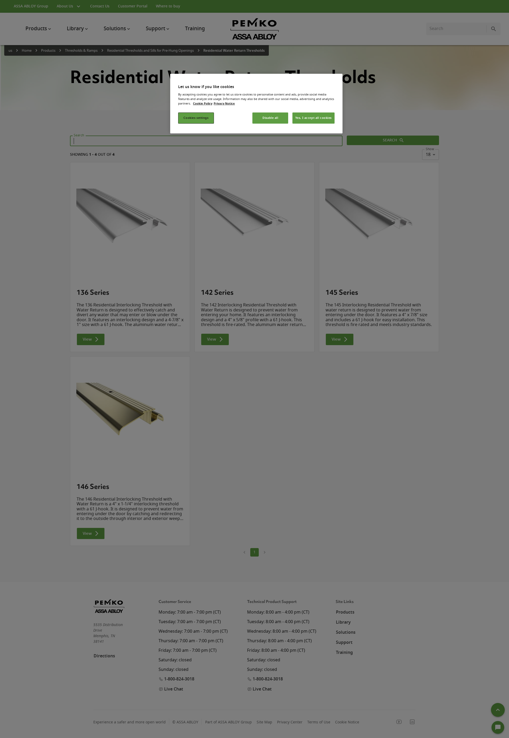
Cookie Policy (202, 103)
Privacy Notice (224, 103)
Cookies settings (195, 118)
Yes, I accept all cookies (313, 118)
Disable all (270, 118)
